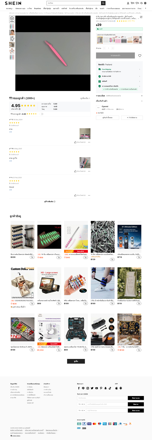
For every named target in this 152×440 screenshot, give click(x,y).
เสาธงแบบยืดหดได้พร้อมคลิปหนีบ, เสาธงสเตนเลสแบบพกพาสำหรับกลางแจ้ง (76, 254)
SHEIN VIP (30, 403)
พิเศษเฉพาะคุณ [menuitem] (20, 8)
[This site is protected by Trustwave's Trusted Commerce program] (78, 428)
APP (116, 384)
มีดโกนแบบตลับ (69, 13)
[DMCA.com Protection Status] (84, 428)
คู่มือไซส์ (29, 400)
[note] (76, 251)
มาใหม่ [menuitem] (29, 8)
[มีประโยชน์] (75, 142)
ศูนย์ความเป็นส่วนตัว (16, 430)
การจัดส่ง (29, 387)
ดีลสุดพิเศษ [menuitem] (37, 8)
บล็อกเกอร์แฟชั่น (15, 392)
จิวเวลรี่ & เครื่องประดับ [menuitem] (76, 8)
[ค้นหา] (103, 3)
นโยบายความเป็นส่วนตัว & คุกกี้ (34, 430)
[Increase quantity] (112, 48)
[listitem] (100, 40)
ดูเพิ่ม (76, 361)
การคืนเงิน (30, 392)
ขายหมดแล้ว (115, 55)
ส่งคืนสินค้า (30, 389)
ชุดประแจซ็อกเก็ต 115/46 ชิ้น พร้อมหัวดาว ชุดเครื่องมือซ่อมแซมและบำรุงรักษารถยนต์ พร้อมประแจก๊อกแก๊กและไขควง (76, 347)
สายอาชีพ (13, 397)
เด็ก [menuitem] (96, 8)
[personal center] (128, 3)
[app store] (116, 389)
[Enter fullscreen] (88, 89)
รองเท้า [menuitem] (102, 8)
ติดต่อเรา (46, 387)
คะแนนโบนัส (47, 392)
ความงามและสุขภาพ (21, 13)
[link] (132, 3)
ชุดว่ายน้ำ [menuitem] (56, 8)
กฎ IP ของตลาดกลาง (16, 433)
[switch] (41, 114)
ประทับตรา (41, 433)
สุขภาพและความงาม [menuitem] (128, 8)
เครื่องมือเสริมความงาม (36, 13)
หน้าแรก (11, 13)
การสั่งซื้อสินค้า (31, 395)
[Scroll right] (145, 8)
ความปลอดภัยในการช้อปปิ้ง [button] (110, 86)
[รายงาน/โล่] (89, 142)
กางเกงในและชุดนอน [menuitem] (113, 8)
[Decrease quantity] (104, 48)
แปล (10, 132)
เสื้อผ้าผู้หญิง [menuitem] (47, 8)
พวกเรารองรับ (81, 420)
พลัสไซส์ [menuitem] (64, 8)
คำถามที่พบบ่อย (48, 395)
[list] (95, 388)
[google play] (120, 389)
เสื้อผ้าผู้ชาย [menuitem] (89, 8)
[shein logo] (13, 3)
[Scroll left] (143, 8)
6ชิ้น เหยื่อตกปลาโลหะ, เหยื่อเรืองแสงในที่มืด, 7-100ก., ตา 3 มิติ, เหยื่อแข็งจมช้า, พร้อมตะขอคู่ (76, 300)
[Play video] (53, 53)
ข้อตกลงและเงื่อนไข (51, 430)
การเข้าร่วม (13, 389)
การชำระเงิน (47, 389)
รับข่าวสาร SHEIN (82, 394)
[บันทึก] (140, 55)
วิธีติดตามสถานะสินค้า (33, 397)
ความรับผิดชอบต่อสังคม (17, 395)
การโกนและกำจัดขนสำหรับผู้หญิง (53, 13)
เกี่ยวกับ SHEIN (14, 387)
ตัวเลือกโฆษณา (51, 433)
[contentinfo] (110, 423)
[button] (141, 3)
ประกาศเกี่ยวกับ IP (30, 433)
